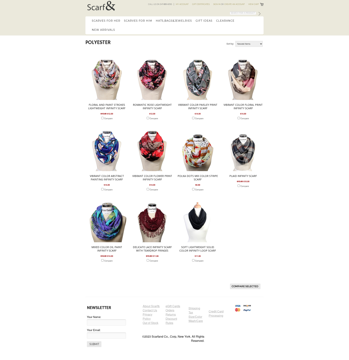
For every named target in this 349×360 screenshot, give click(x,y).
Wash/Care (195, 321)
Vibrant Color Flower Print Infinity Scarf (152, 177)
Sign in (216, 4)
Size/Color (195, 316)
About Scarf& (151, 306)
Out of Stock (150, 323)
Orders (170, 310)
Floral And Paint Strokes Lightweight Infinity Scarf (106, 106)
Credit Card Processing (216, 313)
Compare (108, 118)
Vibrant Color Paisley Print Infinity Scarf (197, 106)
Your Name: (94, 317)
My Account (182, 4)
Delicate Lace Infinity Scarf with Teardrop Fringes (152, 248)
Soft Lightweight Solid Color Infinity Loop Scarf (197, 248)
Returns (171, 314)
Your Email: (94, 330)
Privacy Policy (147, 316)
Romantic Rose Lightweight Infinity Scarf (152, 106)
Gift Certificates (201, 4)
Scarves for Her (106, 20)
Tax (190, 312)
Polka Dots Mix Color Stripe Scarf (198, 177)
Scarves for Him (138, 20)
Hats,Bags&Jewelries (174, 20)
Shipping (194, 308)
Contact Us (150, 310)
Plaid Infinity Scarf (243, 176)
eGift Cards (173, 306)
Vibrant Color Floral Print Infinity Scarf (243, 106)
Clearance (225, 20)
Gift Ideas (204, 20)
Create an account (234, 4)
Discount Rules (171, 321)
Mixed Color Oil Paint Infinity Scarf (106, 248)
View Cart (253, 4)
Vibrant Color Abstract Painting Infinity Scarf (107, 177)
